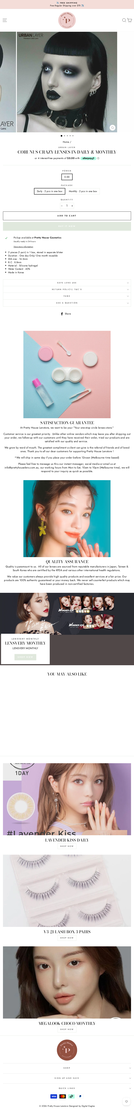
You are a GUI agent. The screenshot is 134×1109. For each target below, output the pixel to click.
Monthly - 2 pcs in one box (83, 191)
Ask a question (67, 303)
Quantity (67, 200)
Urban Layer (67, 147)
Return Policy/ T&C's (67, 289)
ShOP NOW (67, 846)
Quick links (67, 1088)
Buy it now (67, 226)
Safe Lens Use (67, 282)
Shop (67, 1068)
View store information (23, 246)
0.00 (66, 177)
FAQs (67, 296)
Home (66, 142)
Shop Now (67, 938)
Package (67, 185)
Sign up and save (67, 1078)
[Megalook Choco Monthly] (67, 982)
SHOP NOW (25, 657)
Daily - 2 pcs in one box (49, 191)
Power (66, 171)
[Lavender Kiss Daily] (67, 799)
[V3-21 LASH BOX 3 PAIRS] (67, 891)
